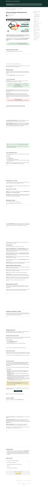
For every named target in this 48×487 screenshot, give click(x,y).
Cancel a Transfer (36, 38)
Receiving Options (36, 25)
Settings (9, 331)
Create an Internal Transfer (37, 11)
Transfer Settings (18, 391)
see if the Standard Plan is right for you (23, 44)
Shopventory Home (19, 483)
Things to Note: (35, 39)
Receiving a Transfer (36, 24)
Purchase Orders (21, 393)
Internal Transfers (10, 51)
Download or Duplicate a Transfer (37, 30)
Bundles (27, 367)
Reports (24, 483)
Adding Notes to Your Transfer (36, 21)
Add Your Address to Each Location (37, 34)
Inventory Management (13, 8)
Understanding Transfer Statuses (37, 27)
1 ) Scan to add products (37, 14)
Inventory (27, 483)
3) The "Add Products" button (36, 19)
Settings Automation (36, 32)
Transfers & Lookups (19, 8)
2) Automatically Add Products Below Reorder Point (37, 16)
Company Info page (17, 355)
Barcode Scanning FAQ (19, 100)
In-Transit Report (26, 450)
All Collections (8, 8)
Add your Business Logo (37, 35)
